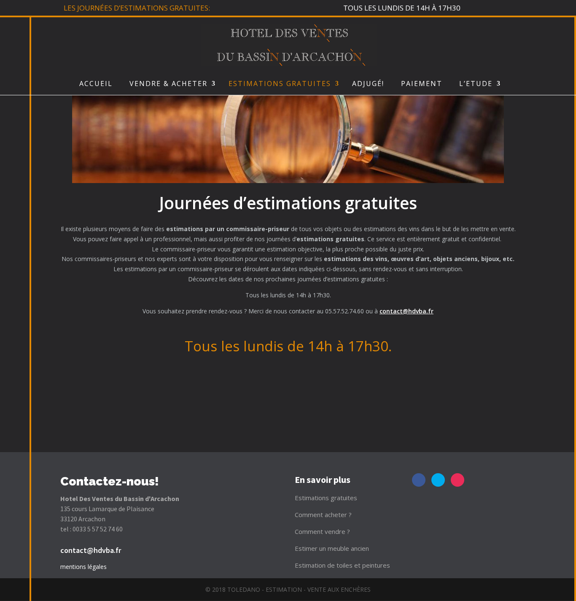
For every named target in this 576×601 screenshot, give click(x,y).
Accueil (96, 83)
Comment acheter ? (323, 514)
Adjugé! (368, 83)
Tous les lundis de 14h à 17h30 (401, 8)
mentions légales (83, 567)
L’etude (476, 83)
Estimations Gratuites (280, 83)
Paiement (421, 83)
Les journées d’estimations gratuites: (137, 8)
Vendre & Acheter (168, 83)
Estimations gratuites (326, 497)
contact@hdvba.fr (406, 311)
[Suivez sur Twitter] (438, 480)
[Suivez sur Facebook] (418, 480)
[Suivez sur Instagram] (457, 480)
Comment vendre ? (322, 531)
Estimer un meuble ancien (332, 548)
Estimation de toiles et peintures (342, 565)
